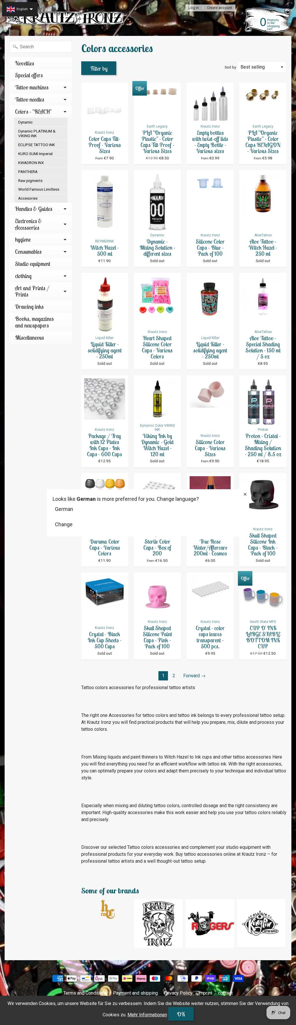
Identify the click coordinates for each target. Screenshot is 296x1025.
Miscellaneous (29, 337)
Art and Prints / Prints (32, 291)
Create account (219, 8)
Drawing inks (29, 306)
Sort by (230, 67)
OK (181, 1014)
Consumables (28, 251)
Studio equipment (32, 263)
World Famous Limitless (38, 189)
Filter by (99, 68)
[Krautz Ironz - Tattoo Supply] (65, 18)
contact (225, 993)
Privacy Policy (178, 993)
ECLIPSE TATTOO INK (36, 144)
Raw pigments (30, 180)
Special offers (29, 75)
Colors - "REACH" (33, 111)
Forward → (194, 675)
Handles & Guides (33, 208)
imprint (205, 993)
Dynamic (25, 122)
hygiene (23, 239)
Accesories (28, 198)
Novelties (24, 63)
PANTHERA (28, 171)
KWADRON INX (31, 162)
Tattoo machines (32, 87)
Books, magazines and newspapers (34, 322)
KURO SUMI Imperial (35, 153)
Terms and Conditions (85, 993)
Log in (193, 8)
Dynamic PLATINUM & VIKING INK (37, 133)
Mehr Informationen (147, 1014)
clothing (23, 276)
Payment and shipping (135, 993)
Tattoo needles (29, 99)
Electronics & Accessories (28, 224)
